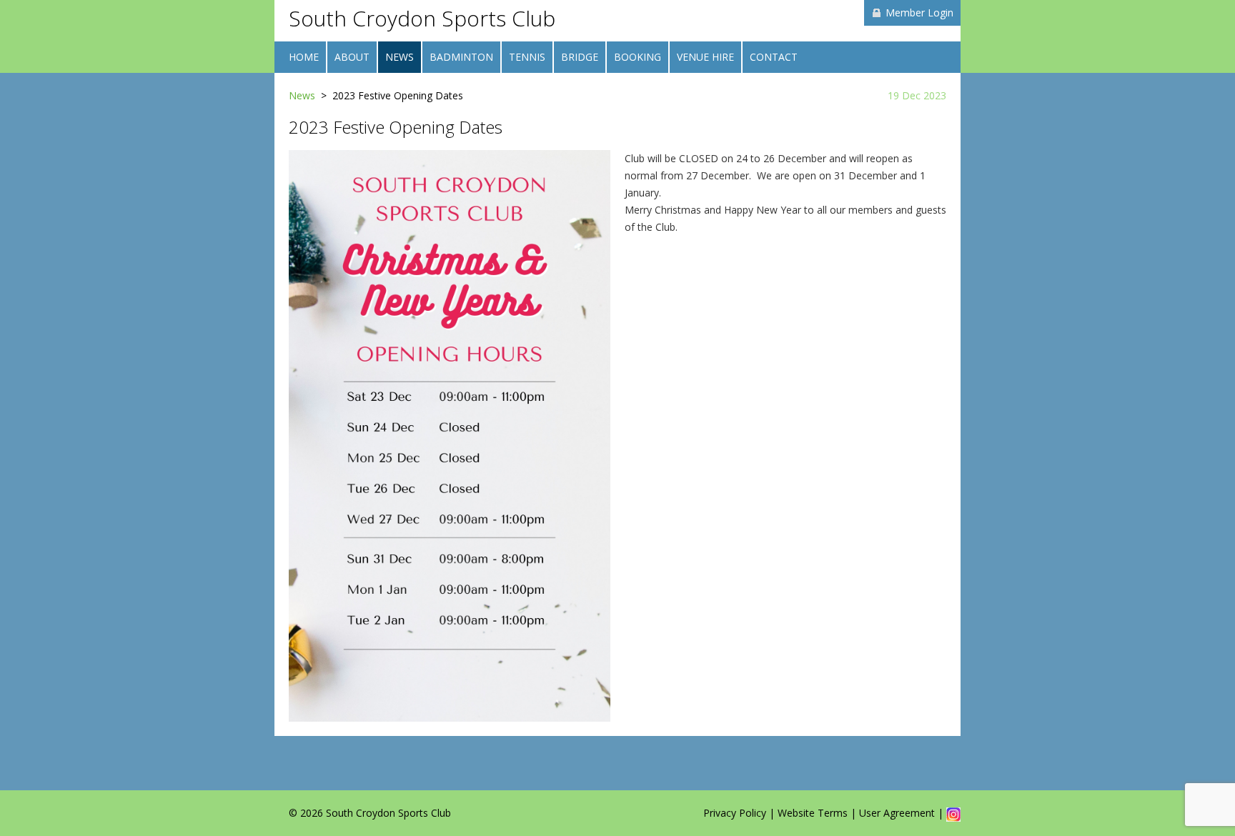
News (302, 95)
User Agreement (897, 813)
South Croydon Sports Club (422, 18)
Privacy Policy (734, 813)
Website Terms (813, 813)
